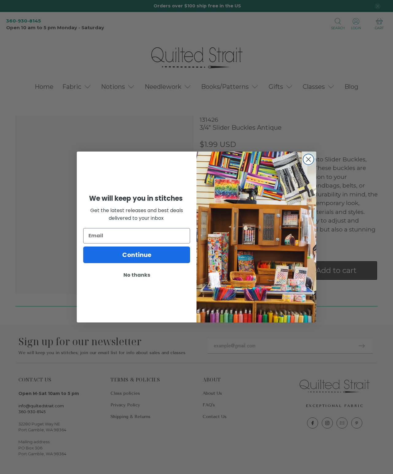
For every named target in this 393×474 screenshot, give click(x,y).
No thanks (136, 274)
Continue (136, 255)
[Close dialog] (308, 159)
